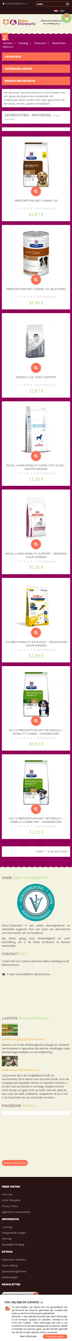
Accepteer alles (55, 1336)
